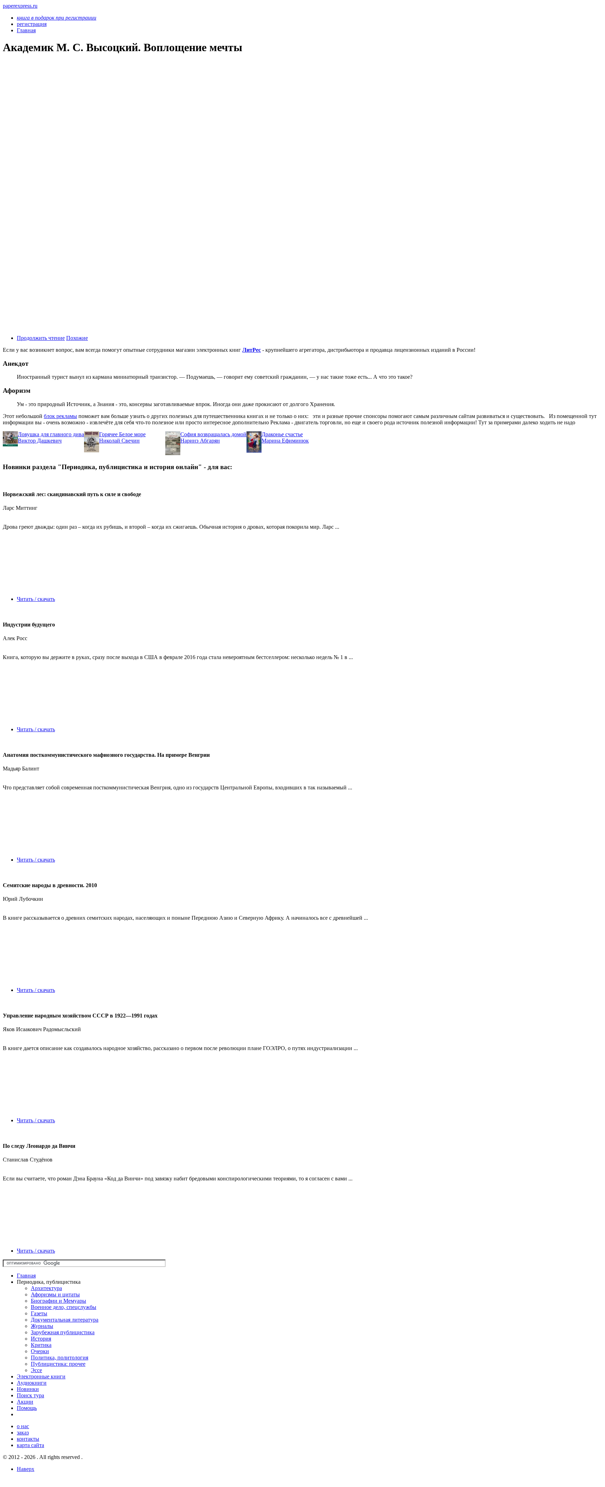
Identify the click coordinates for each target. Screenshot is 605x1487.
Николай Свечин (119, 441)
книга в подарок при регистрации (56, 18)
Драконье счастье (282, 434)
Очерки (40, 1351)
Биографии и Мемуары (58, 1301)
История (41, 1339)
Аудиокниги (32, 1383)
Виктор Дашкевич (40, 441)
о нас (23, 1426)
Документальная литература (64, 1320)
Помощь (27, 1408)
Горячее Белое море (122, 434)
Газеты (39, 1313)
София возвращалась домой (213, 434)
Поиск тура (30, 1395)
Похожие (77, 338)
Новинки (28, 1389)
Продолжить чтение (41, 338)
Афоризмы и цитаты (55, 1294)
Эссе (36, 1370)
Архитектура (46, 1288)
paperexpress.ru (20, 6)
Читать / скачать (36, 599)
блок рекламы (60, 416)
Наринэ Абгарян (200, 441)
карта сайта (30, 1445)
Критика (41, 1345)
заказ (23, 1432)
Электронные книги (41, 1376)
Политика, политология (59, 1358)
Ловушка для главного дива (51, 434)
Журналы (42, 1326)
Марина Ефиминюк (285, 441)
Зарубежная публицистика (63, 1332)
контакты (28, 1439)
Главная (26, 1276)
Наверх (25, 1469)
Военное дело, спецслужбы (63, 1307)
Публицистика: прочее (58, 1364)
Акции (25, 1402)
